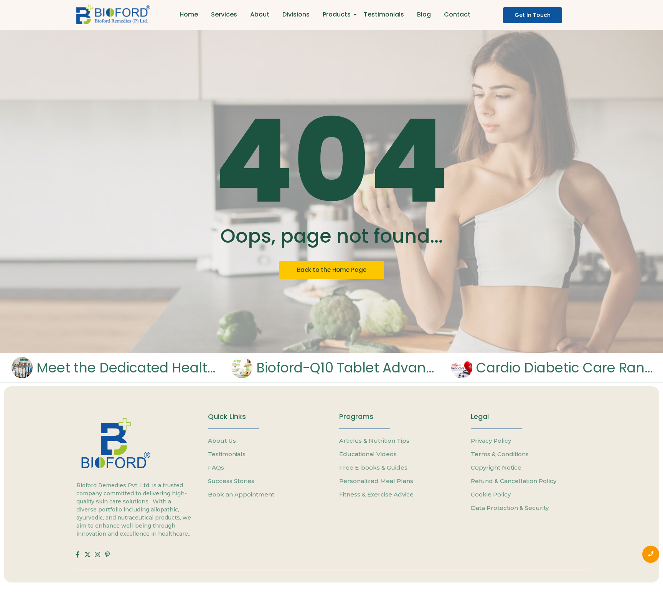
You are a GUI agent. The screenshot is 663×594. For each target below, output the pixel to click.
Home (189, 14)
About (259, 14)
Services (224, 14)
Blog (424, 14)
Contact (457, 14)
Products (337, 14)
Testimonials (384, 14)
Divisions (296, 14)
